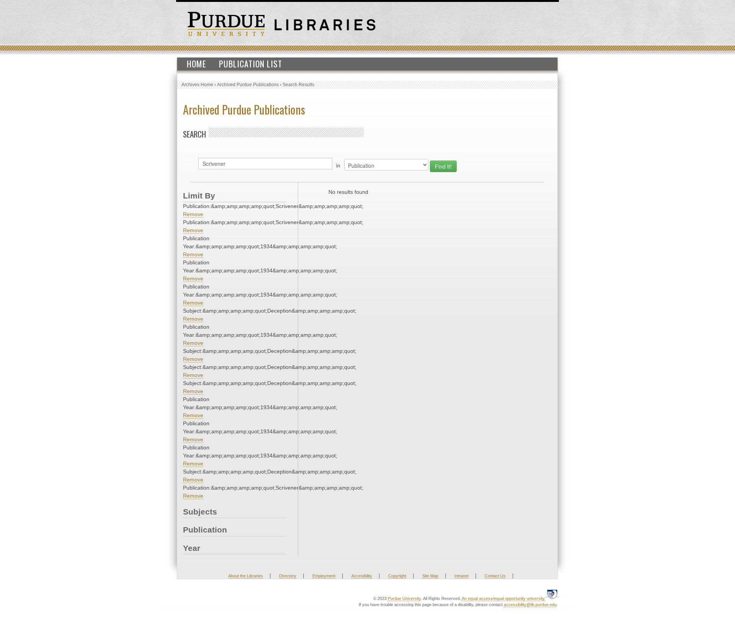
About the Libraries (245, 576)
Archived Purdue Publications (248, 84)
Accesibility (361, 576)
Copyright (397, 576)
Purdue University (404, 598)
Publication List (250, 63)
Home (196, 63)
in (338, 165)
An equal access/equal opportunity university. (504, 598)
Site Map (430, 576)
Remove (193, 214)
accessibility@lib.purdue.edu (530, 604)
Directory (287, 576)
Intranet (461, 576)
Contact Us (495, 576)
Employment (323, 576)
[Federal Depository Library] (552, 594)
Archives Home (197, 84)
